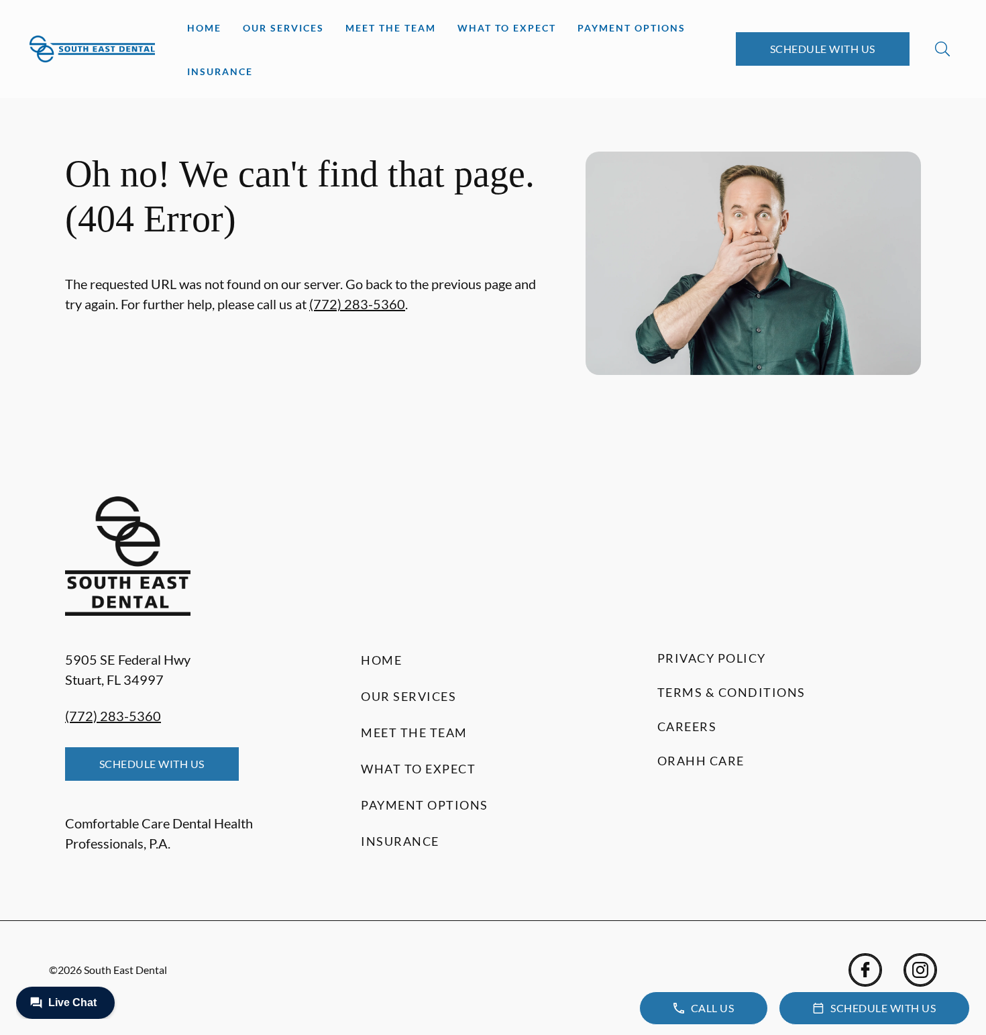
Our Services (283, 28)
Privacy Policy (711, 658)
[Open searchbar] (942, 49)
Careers (687, 726)
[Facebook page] (865, 970)
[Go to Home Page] (92, 49)
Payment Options (632, 28)
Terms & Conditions (731, 692)
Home (204, 28)
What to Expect (506, 28)
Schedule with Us (822, 48)
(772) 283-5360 (357, 304)
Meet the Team (390, 28)
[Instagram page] (920, 970)
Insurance (220, 71)
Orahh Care (701, 760)
